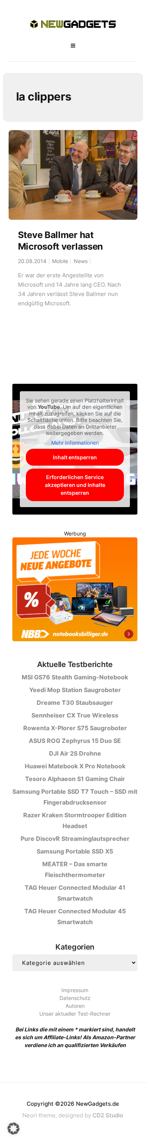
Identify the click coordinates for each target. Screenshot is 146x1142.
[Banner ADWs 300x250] (74, 590)
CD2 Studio (107, 1115)
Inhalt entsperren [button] (75, 457)
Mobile (60, 261)
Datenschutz (75, 998)
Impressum (74, 990)
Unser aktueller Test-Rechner (74, 1013)
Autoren (75, 1006)
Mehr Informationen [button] (75, 442)
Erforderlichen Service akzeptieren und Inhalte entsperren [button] (75, 485)
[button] (13, 1128)
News (81, 261)
